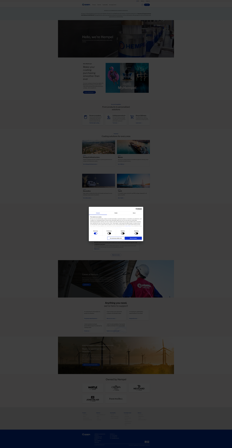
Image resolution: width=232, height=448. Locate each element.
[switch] (109, 233)
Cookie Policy (128, 226)
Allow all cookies (133, 238)
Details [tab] (116, 213)
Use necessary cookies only (116, 238)
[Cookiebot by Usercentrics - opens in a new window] (136, 209)
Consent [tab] (98, 213)
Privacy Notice (118, 227)
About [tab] (134, 213)
